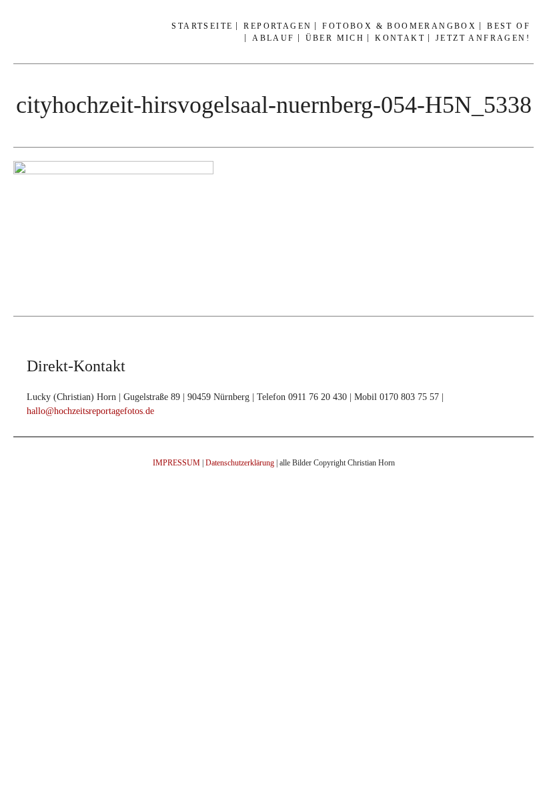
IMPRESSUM (176, 462)
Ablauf (273, 38)
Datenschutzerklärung (239, 462)
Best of (508, 26)
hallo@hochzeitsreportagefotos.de (90, 411)
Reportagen (277, 26)
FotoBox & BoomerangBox (399, 26)
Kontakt (400, 38)
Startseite (202, 26)
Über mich (335, 38)
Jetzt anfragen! (483, 38)
